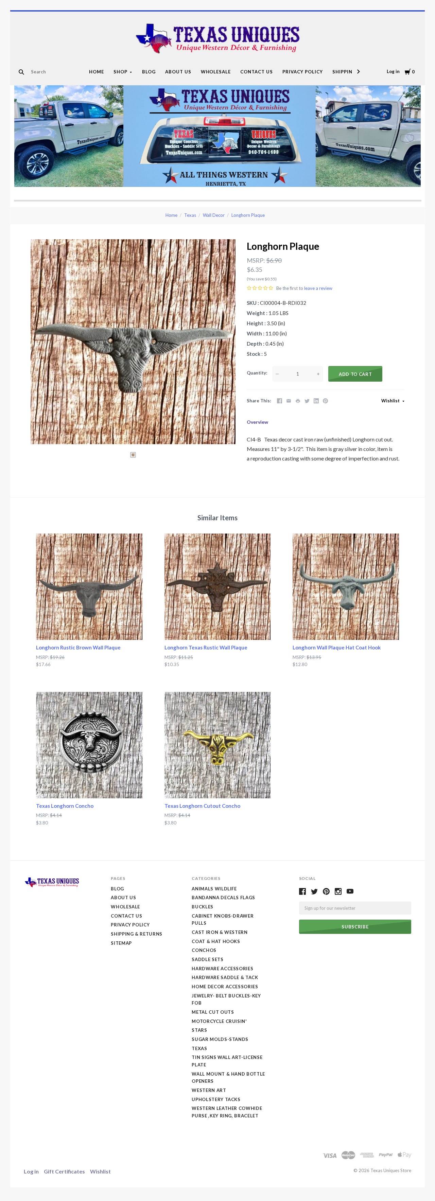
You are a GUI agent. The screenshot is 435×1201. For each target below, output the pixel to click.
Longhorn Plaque (248, 215)
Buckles (202, 906)
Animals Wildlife (214, 888)
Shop (120, 71)
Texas (190, 215)
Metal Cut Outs (213, 1012)
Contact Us (256, 71)
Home (96, 71)
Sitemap (121, 943)
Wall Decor (214, 215)
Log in (393, 71)
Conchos (204, 950)
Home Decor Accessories (225, 986)
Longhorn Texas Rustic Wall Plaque (205, 647)
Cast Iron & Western (219, 932)
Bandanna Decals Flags (223, 897)
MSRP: (256, 260)
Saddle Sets (207, 959)
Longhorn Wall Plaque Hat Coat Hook (337, 647)
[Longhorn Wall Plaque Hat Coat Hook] (346, 587)
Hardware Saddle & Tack (225, 977)
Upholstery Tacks (216, 1099)
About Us (178, 71)
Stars (199, 1030)
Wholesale (216, 71)
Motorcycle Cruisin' (219, 1021)
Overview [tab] (257, 422)
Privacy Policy (302, 71)
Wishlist (391, 400)
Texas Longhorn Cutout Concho (202, 806)
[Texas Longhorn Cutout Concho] (217, 745)
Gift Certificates (64, 1171)
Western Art (209, 1090)
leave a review (318, 288)
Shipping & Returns (136, 934)
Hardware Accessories (222, 968)
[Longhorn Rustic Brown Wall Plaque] (89, 587)
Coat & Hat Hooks (216, 941)
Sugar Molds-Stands (220, 1039)
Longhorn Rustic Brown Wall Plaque (78, 647)
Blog (149, 71)
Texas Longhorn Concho (64, 806)
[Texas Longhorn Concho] (89, 745)
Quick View (89, 627)
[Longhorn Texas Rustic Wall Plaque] (217, 587)
